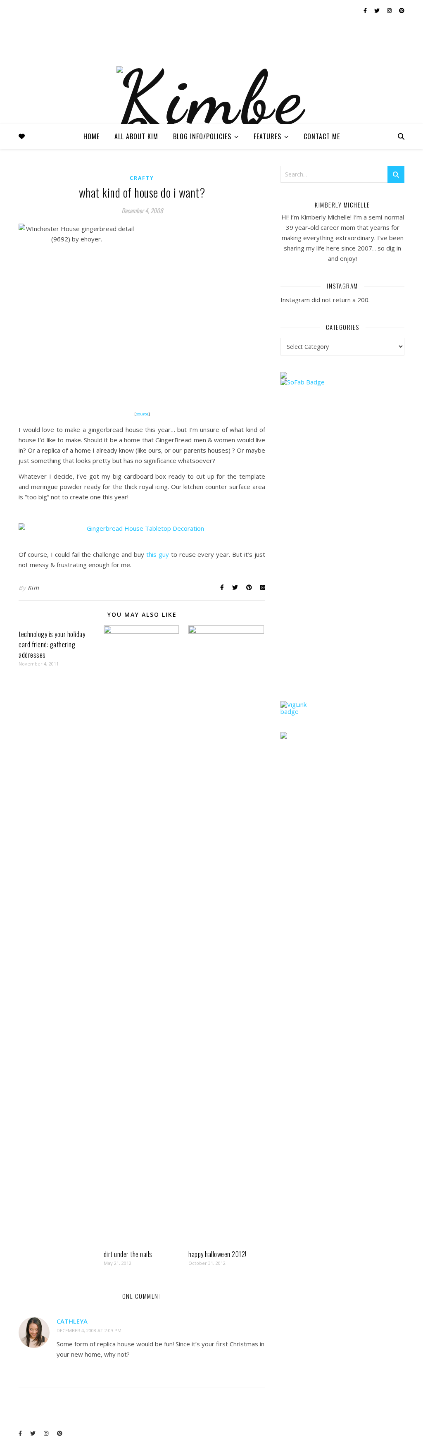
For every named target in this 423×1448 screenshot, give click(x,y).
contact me (322, 136)
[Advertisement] (342, 559)
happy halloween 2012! (217, 1254)
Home (91, 136)
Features (267, 136)
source (142, 414)
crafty (142, 177)
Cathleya (72, 1321)
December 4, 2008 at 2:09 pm (89, 1330)
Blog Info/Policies (202, 136)
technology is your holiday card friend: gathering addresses (52, 644)
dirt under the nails (128, 1254)
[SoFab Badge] (342, 382)
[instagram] (390, 10)
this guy (157, 554)
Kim (33, 588)
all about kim (136, 136)
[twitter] (377, 10)
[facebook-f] (366, 10)
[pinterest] (401, 10)
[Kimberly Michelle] (211, 119)
